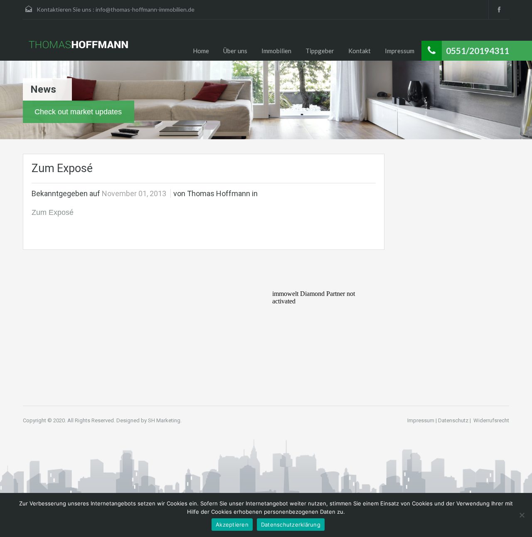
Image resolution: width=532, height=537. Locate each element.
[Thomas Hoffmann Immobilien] (81, 45)
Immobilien (276, 50)
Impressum (399, 50)
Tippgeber (319, 50)
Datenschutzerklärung (290, 524)
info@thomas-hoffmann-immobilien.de (145, 9)
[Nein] (521, 515)
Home (201, 50)
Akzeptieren (232, 524)
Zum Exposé (53, 212)
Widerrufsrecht (490, 420)
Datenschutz (453, 420)
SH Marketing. (165, 420)
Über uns (235, 50)
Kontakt (359, 50)
